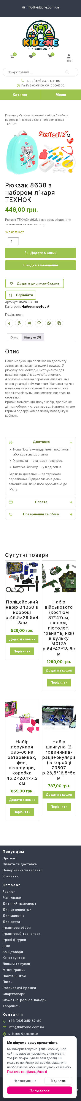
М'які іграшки (14, 970)
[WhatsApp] (49, 323)
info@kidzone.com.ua (26, 1027)
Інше (6, 946)
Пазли (8, 982)
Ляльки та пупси (16, 964)
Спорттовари (14, 994)
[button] (69, 136)
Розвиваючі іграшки (19, 988)
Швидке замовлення (40, 265)
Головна (10, 115)
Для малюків (13, 916)
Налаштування (25, 1081)
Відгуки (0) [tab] (32, 337)
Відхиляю (58, 1081)
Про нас (9, 858)
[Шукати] (67, 72)
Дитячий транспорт (19, 903)
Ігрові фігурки (14, 940)
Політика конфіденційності (27, 1071)
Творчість (11, 1006)
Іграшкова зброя (17, 927)
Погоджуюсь (40, 1090)
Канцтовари (13, 952)
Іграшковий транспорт (22, 934)
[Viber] (39, 323)
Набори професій (35, 306)
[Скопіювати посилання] (59, 323)
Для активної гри (17, 909)
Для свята (11, 922)
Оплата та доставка (20, 864)
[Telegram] (29, 323)
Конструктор (14, 958)
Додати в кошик (43, 253)
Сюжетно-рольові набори (37, 115)
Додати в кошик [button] (22, 639)
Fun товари (12, 897)
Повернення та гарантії (22, 870)
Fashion (9, 892)
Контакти (10, 876)
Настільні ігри (14, 976)
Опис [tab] (14, 337)
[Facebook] (9, 323)
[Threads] (19, 323)
